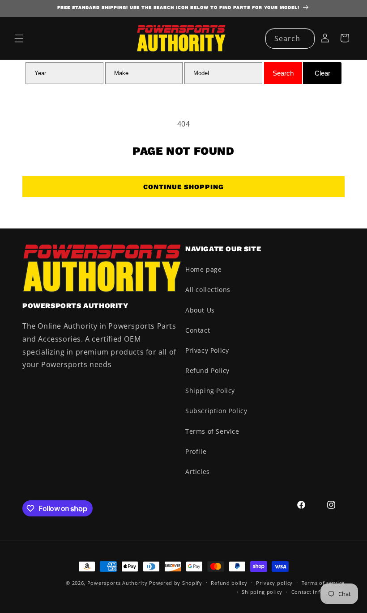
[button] (19, 38)
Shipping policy (262, 591)
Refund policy (229, 582)
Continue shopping (183, 187)
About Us (200, 310)
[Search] (305, 38)
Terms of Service (212, 431)
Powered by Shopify (175, 582)
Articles (197, 471)
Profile (195, 451)
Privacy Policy (207, 350)
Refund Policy (207, 370)
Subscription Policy (216, 410)
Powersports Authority (117, 582)
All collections (207, 289)
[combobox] (290, 39)
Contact (197, 330)
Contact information (318, 591)
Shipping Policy (210, 390)
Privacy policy (274, 582)
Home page (203, 269)
